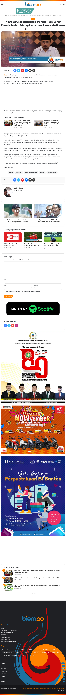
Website (36, 285)
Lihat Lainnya (33, 593)
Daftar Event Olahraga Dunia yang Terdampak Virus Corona (52, 245)
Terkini (11, 15)
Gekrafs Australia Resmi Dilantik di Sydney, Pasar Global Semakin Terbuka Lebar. (51, 123)
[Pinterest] (22, 70)
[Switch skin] (61, 5)
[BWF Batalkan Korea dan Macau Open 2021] (13, 237)
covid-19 (29, 649)
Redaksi (49, 688)
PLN (24, 655)
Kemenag (19, 172)
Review (4, 673)
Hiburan (4, 666)
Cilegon (21, 649)
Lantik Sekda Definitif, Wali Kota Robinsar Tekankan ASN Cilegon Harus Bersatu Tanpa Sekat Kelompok (22, 123)
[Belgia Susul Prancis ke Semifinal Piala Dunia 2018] (33, 237)
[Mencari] (64, 5)
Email (5, 285)
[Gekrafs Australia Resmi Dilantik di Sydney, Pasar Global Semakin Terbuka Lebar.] (38, 123)
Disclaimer (29, 688)
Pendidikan (16, 655)
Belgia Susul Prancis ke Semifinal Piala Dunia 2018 (31, 244)
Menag (42, 172)
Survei (3, 681)
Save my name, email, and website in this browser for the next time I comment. (22, 291)
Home (7, 15)
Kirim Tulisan (36, 688)
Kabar (14, 15)
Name (5, 279)
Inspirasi (4, 668)
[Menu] (2, 5)
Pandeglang (6, 655)
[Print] (33, 70)
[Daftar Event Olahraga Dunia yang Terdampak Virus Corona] (53, 237)
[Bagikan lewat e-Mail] (30, 70)
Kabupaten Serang (7, 652)
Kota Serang (27, 652)
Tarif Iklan (54, 688)
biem (12, 649)
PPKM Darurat (52, 172)
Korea (18, 652)
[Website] (15, 191)
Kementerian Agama (31, 172)
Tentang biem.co (60, 688)
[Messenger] (26, 70)
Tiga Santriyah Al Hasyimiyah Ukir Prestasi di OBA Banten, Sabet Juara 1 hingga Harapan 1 (37, 586)
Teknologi (4, 671)
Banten (5, 649)
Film (45, 649)
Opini (59, 652)
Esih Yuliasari (30, 29)
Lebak (35, 652)
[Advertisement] (33, 97)
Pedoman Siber (43, 688)
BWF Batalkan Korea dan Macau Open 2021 (11, 244)
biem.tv (24, 688)
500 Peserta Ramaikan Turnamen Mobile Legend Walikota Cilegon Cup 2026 (36, 578)
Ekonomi (38, 649)
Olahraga (51, 652)
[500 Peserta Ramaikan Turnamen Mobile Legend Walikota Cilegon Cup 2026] (8, 580)
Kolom (3, 676)
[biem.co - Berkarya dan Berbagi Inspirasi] (33, 4)
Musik (43, 652)
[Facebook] (14, 70)
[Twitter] (18, 70)
